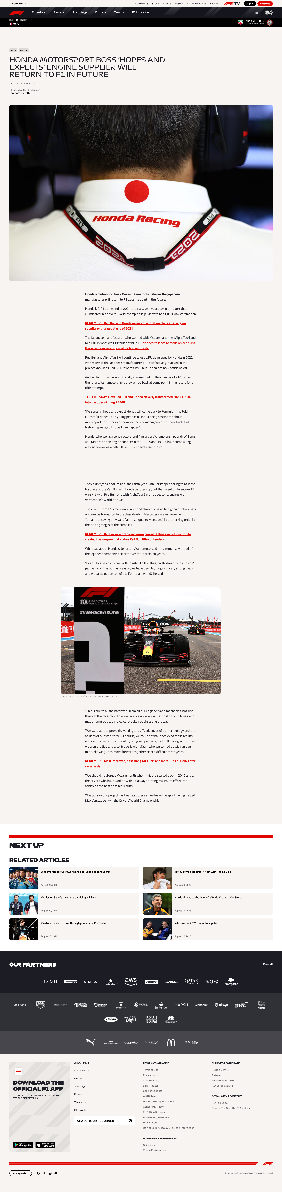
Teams (119, 12)
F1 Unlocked (141, 12)
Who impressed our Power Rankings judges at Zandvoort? (75, 872)
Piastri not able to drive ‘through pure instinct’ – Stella (73, 923)
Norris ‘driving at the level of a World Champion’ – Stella (208, 897)
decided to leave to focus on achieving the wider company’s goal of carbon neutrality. (140, 345)
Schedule (38, 12)
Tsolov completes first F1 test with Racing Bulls (203, 872)
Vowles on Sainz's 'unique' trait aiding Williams (69, 897)
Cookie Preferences (154, 1150)
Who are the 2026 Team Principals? (196, 923)
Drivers (100, 12)
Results (59, 12)
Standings (79, 12)
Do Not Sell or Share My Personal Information (168, 1128)
